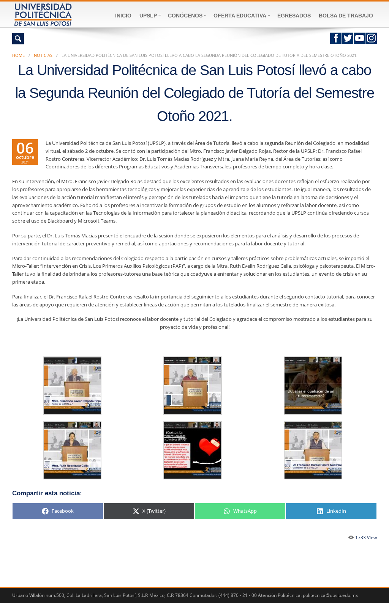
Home (18, 55)
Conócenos (185, 16)
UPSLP (148, 16)
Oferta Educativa (239, 16)
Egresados (294, 16)
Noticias (43, 55)
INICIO (123, 16)
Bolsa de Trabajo (346, 16)
